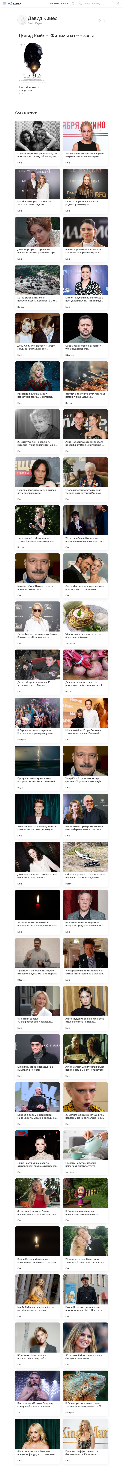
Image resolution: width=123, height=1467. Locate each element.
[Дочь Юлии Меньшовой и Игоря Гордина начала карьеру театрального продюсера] (37, 335)
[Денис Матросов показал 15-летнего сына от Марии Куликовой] (37, 672)
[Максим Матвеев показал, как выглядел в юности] (37, 1056)
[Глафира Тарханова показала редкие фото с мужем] (85, 191)
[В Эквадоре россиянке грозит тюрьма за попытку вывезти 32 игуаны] (85, 1393)
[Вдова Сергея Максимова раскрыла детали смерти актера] (37, 1248)
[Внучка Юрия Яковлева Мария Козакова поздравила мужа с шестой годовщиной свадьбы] (85, 239)
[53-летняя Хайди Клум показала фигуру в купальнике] (85, 1345)
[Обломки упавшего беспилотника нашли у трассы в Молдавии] (85, 864)
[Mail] (10, 3)
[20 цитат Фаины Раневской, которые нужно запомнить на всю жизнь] (37, 431)
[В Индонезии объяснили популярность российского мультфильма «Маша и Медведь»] (85, 1200)
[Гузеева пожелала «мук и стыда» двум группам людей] (37, 479)
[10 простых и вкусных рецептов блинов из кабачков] (85, 624)
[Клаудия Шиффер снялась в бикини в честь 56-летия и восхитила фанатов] (85, 1441)
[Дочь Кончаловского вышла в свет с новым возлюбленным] (37, 864)
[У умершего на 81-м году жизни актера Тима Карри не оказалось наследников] (85, 960)
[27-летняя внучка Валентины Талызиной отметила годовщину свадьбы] (85, 1248)
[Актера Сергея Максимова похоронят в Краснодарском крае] (37, 912)
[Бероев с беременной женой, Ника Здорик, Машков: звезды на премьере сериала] (37, 1104)
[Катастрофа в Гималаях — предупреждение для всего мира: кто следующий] (37, 287)
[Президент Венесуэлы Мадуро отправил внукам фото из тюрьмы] (37, 960)
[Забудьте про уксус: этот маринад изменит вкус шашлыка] (85, 383)
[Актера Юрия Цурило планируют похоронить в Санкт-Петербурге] (85, 1056)
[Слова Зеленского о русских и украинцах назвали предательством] (85, 335)
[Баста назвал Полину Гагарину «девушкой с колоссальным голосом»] (37, 1393)
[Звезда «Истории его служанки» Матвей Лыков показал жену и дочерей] (37, 816)
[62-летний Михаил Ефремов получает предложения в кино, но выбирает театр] (85, 912)
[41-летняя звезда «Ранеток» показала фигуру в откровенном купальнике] (37, 1441)
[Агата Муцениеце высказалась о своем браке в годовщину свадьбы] (85, 575)
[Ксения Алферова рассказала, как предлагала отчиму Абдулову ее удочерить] (37, 143)
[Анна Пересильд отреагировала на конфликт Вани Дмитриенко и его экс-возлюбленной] (85, 431)
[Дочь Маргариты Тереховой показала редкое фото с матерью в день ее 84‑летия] (37, 239)
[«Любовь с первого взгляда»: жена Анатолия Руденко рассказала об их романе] (37, 191)
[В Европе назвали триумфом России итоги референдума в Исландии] (37, 720)
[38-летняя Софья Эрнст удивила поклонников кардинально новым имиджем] (85, 1104)
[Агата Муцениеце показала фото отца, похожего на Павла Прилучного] (85, 1008)
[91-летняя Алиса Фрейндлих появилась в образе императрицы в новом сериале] (85, 527)
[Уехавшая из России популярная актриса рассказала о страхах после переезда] (85, 143)
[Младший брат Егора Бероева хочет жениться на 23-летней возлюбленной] (85, 720)
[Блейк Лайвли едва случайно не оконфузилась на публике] (37, 1296)
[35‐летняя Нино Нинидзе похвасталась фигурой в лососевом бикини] (37, 1345)
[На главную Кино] (16, 3)
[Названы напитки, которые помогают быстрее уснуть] (85, 1152)
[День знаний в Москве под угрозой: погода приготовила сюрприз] (37, 527)
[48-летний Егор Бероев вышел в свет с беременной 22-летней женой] (85, 816)
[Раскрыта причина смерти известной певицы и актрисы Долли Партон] (37, 383)
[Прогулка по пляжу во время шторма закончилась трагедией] (37, 768)
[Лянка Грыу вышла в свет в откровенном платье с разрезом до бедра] (37, 1152)
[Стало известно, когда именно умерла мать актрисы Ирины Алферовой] (85, 479)
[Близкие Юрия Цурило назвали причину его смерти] (37, 575)
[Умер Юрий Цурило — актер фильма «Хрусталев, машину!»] (85, 768)
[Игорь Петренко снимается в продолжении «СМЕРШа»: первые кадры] (85, 1296)
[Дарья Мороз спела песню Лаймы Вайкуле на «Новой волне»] (37, 624)
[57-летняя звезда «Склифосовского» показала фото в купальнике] (37, 1008)
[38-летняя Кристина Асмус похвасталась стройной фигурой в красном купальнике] (37, 1200)
